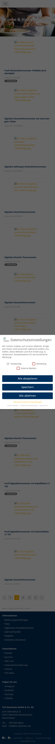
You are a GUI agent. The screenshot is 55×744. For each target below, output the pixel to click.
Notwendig (16, 363)
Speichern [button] (27, 387)
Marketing (41, 363)
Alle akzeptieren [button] (27, 378)
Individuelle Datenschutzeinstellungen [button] (27, 402)
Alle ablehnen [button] (27, 395)
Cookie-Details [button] (13, 405)
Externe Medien (28, 368)
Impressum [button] (43, 405)
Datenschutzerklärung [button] (29, 405)
